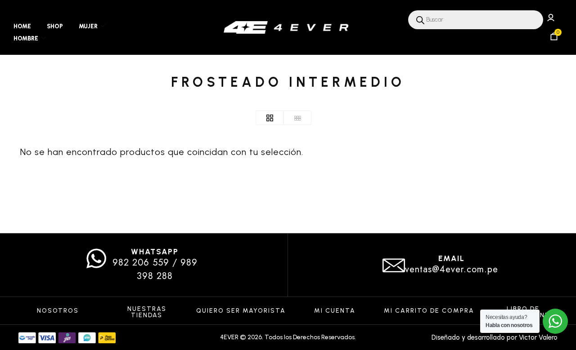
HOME (22, 26)
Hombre (26, 38)
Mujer (88, 26)
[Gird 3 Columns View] (297, 118)
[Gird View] (270, 118)
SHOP (55, 26)
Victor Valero (538, 337)
